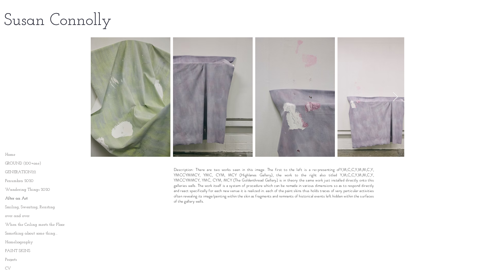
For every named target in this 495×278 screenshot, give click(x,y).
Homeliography (19, 242)
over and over (17, 216)
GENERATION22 (20, 172)
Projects (11, 260)
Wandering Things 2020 (27, 190)
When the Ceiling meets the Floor (35, 225)
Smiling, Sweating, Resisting (30, 207)
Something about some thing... (31, 233)
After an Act (16, 198)
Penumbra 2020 (19, 181)
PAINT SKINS (17, 251)
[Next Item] (395, 97)
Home (10, 155)
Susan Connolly (57, 20)
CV (8, 268)
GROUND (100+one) (23, 163)
